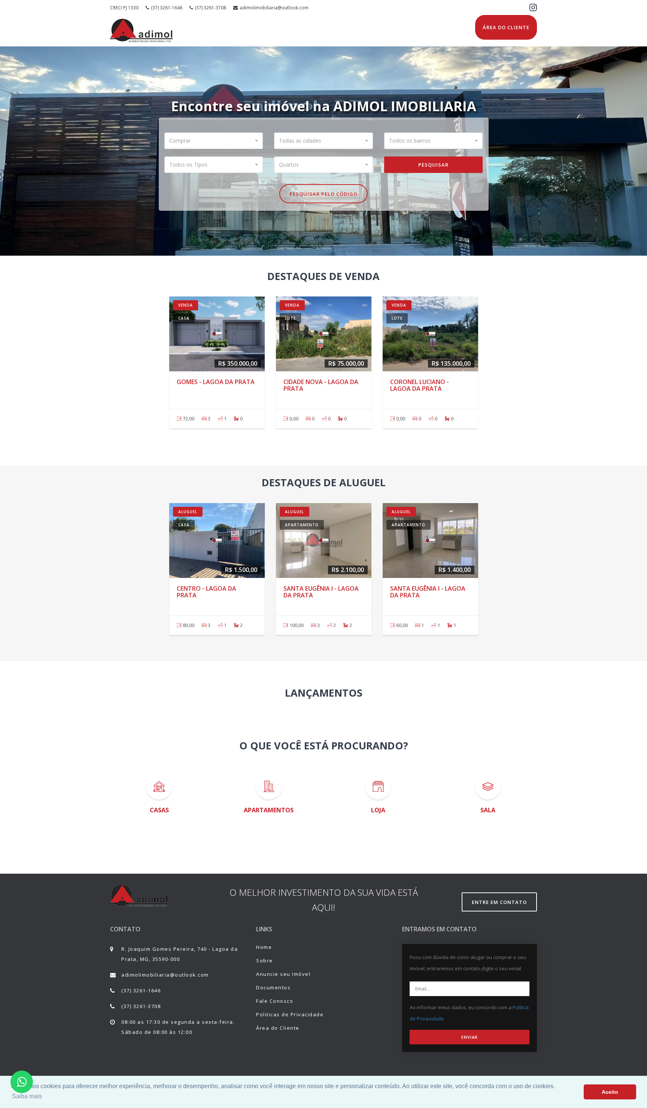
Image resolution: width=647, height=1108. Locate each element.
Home (264, 947)
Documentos (273, 987)
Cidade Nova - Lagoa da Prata (320, 385)
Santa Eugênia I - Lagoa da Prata (321, 591)
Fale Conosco (274, 1001)
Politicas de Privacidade (290, 1014)
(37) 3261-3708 (210, 7)
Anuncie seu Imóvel (283, 974)
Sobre (264, 960)
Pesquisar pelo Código (323, 194)
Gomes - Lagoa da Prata (216, 382)
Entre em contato (499, 902)
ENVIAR (469, 1037)
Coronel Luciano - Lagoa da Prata (419, 385)
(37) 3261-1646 (166, 7)
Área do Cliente (506, 27)
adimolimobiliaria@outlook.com (274, 7)
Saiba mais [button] (27, 1096)
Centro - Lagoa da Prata (206, 591)
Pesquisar (433, 164)
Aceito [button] (610, 1092)
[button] (214, 141)
